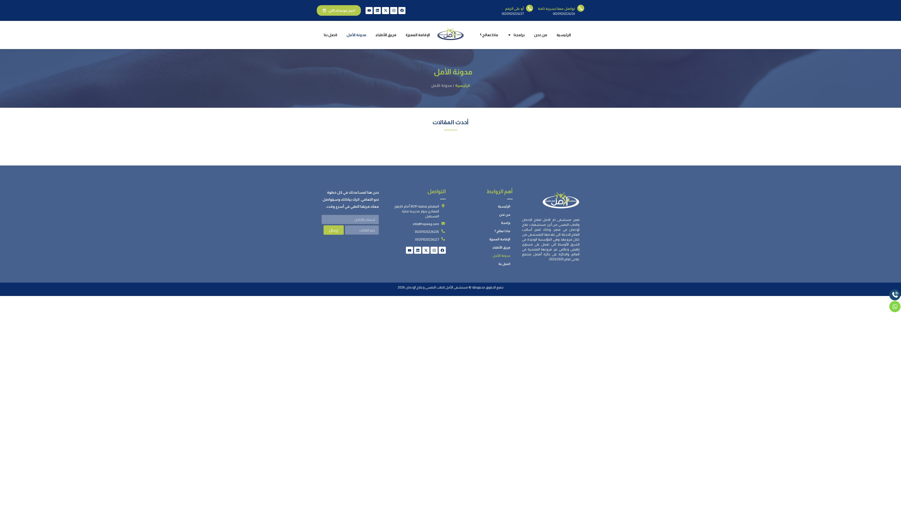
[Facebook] (401, 10)
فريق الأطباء (386, 35)
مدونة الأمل (356, 35)
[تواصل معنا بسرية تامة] (580, 8)
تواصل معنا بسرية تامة (556, 9)
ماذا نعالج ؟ (489, 35)
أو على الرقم (514, 9)
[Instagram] (393, 10)
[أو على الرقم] (529, 8)
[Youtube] (369, 10)
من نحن (540, 35)
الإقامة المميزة (418, 35)
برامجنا (519, 35)
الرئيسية (564, 35)
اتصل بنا (330, 35)
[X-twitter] (385, 10)
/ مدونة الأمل (442, 85)
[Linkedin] (377, 10)
